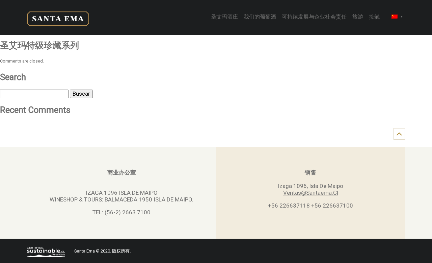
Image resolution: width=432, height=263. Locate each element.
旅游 (357, 17)
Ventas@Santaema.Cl (310, 192)
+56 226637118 (289, 205)
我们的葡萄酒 (260, 17)
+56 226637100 (332, 205)
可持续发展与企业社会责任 (314, 17)
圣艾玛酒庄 (224, 17)
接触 (374, 17)
